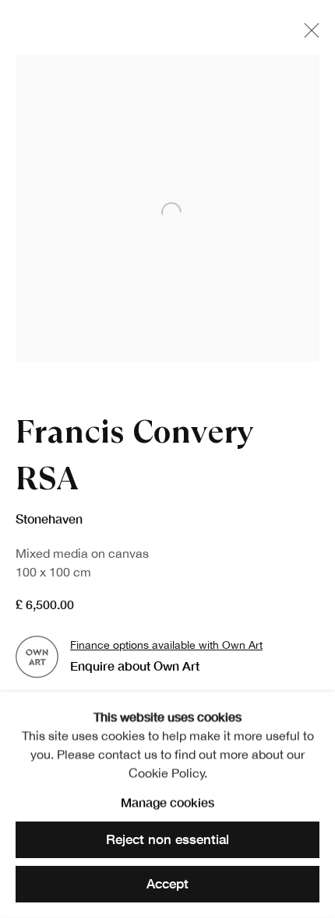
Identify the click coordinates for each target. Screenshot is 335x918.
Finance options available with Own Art (166, 644)
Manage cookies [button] (167, 801)
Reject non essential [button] (167, 840)
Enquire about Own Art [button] (134, 665)
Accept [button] (167, 883)
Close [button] (307, 35)
